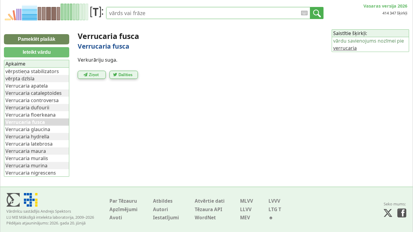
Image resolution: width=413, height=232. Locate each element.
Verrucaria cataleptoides (33, 93)
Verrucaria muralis (26, 158)
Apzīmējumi (123, 209)
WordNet (205, 217)
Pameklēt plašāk (36, 39)
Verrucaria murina (26, 165)
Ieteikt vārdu (37, 52)
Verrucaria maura (25, 151)
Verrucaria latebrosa (29, 143)
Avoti (115, 217)
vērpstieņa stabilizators (32, 71)
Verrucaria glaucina (27, 129)
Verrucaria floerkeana (30, 114)
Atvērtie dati (210, 201)
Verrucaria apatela (26, 85)
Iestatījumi (166, 217)
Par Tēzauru (123, 201)
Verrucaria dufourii (27, 107)
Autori (160, 209)
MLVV (246, 201)
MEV (245, 217)
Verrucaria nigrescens (30, 172)
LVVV (274, 201)
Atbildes (163, 201)
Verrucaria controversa (32, 100)
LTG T (274, 209)
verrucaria (345, 48)
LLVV (246, 209)
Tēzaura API (208, 209)
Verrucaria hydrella (27, 136)
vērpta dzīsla (19, 78)
